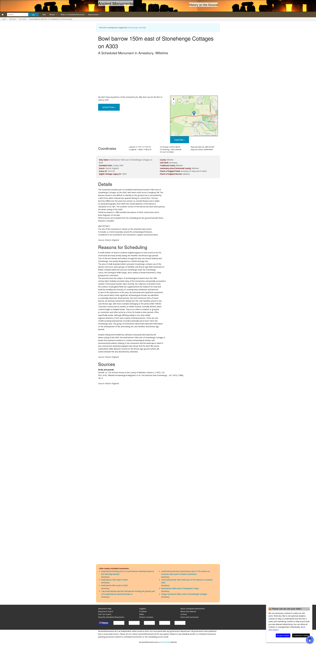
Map (44, 14)
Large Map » (179, 139)
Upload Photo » (109, 107)
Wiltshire (22, 19)
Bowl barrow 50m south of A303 (114, 585)
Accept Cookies (283, 635)
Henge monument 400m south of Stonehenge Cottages (184, 594)
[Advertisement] (158, 76)
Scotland (142, 611)
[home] (2, 14)
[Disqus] (158, 460)
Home (4, 19)
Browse (52, 14)
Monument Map (104, 608)
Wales (141, 614)
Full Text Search (104, 614)
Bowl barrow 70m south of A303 (114, 580)
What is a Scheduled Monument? (73, 14)
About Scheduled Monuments (192, 608)
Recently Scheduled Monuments (111, 617)
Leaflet (196, 135)
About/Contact (93, 14)
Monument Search (105, 611)
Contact (183, 614)
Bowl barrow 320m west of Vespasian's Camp (180, 588)
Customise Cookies (301, 635)
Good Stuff (165, 642)
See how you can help (137, 27)
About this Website (188, 611)
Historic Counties (146, 617)
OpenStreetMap (205, 135)
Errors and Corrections (189, 617)
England (12, 19)
